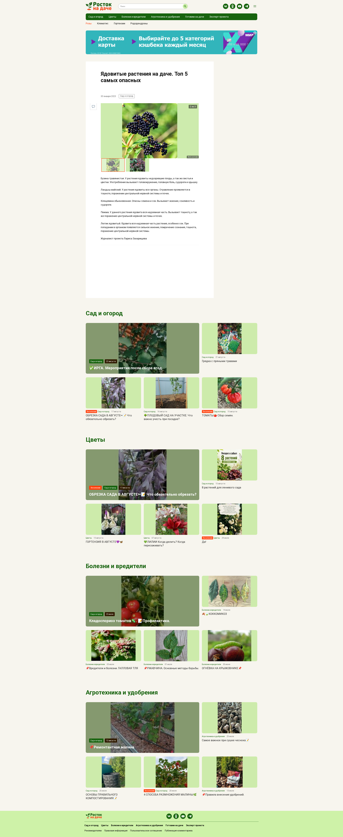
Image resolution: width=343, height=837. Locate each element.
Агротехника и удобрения (122, 692)
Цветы (95, 440)
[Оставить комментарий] (93, 106)
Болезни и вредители (116, 566)
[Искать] (185, 6)
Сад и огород (126, 96)
